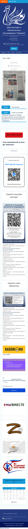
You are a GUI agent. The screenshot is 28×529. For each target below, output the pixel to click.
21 (10, 497)
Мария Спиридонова (15, 66)
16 (17, 495)
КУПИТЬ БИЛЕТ (6, 354)
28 (10, 498)
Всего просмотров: (8, 513)
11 (23, 493)
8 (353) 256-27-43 (14, 38)
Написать (14, 390)
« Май (12, 502)
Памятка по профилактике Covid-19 (14, 481)
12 (4, 495)
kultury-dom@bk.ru (15, 40)
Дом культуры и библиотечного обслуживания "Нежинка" (14, 30)
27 (7, 498)
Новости (15, 69)
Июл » (15, 502)
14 (10, 495)
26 (4, 498)
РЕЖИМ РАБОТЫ (14, 150)
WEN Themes (19, 525)
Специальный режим (16, 134)
